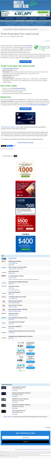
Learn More (15, 390)
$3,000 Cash (12, 273)
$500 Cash (11, 283)
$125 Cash (11, 323)
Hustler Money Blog (25, 4)
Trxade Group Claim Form (19, 88)
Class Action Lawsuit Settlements (38, 104)
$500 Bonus (11, 288)
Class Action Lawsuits (9, 148)
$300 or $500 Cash (13, 315)
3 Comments (47, 40)
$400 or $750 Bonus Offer (15, 311)
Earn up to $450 (12, 277)
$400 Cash (11, 294)
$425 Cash (11, 319)
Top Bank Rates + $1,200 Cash (16, 269)
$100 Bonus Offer (13, 307)
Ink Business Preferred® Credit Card (11, 127)
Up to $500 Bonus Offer (14, 302)
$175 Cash (11, 328)
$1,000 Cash (12, 332)
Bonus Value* (7, 416)
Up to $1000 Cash (13, 298)
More (14, 145)
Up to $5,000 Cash (13, 263)
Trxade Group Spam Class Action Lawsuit (20, 33)
